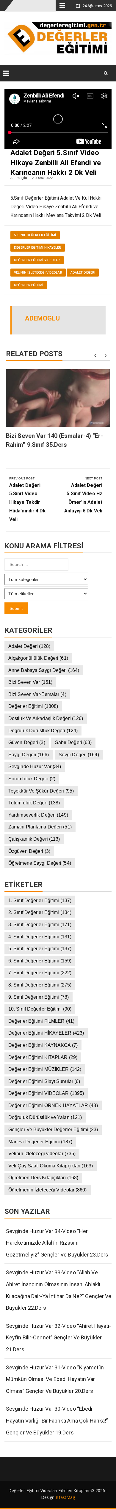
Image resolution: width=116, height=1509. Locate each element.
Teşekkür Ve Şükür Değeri (41, 790)
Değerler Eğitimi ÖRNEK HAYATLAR (53, 1105)
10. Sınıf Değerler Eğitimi (39, 1008)
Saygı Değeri (28, 754)
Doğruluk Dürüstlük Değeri (43, 730)
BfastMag (65, 1497)
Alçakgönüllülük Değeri (38, 658)
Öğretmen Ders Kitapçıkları (43, 1177)
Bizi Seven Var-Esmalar (37, 694)
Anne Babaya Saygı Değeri (43, 670)
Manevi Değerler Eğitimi (40, 1141)
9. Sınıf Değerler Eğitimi (38, 997)
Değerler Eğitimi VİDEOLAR (37, 260)
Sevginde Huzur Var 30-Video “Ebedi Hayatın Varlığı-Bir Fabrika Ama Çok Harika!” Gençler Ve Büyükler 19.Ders (57, 1420)
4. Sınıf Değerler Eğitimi (39, 936)
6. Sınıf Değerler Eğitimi (39, 960)
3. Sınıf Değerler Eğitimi (39, 924)
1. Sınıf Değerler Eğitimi (39, 900)
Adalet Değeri (82, 272)
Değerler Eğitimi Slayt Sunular (44, 1081)
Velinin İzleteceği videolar (38, 272)
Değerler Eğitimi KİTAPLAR (42, 1057)
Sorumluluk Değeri (31, 778)
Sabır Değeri (73, 742)
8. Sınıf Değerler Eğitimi (39, 984)
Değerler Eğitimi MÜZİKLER (44, 1069)
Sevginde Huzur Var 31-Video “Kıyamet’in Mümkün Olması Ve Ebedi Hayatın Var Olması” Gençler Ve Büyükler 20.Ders (55, 1379)
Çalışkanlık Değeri (34, 839)
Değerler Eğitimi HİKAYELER (37, 248)
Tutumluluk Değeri (34, 802)
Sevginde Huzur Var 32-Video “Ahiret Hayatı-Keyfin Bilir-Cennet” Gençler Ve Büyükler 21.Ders (58, 1337)
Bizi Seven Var (30, 682)
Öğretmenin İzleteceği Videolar (47, 1189)
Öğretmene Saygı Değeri (39, 863)
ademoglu (18, 178)
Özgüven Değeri (29, 851)
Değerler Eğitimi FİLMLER (41, 1021)
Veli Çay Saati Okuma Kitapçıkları (50, 1165)
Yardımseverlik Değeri (38, 814)
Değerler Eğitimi (28, 285)
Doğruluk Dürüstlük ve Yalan (45, 1117)
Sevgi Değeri (79, 754)
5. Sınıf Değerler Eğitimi (35, 235)
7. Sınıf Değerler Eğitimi (39, 972)
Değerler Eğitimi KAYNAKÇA (43, 1045)
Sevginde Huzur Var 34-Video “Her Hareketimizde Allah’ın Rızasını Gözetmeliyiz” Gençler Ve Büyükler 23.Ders (57, 1243)
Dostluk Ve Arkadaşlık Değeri (45, 718)
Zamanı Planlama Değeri (40, 826)
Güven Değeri (26, 742)
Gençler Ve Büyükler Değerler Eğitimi (53, 1129)
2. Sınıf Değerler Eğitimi (39, 912)
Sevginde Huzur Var (34, 766)
